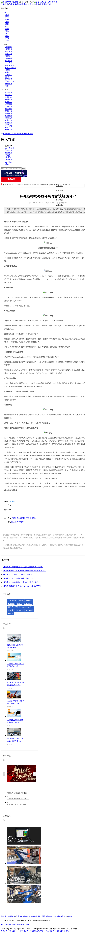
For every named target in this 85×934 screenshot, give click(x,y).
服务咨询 (11, 924)
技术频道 (28, 184)
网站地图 (41, 916)
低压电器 (8, 84)
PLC (7, 77)
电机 (7, 72)
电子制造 (8, 109)
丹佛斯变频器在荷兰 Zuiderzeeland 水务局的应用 (22, 586)
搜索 (23, 168)
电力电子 (8, 61)
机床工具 (8, 127)
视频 (33, 4)
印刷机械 (8, 120)
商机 (22, 4)
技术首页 (11, 179)
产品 (10, 4)
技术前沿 (59, 205)
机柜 (7, 86)
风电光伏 (8, 125)
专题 (30, 4)
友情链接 (48, 916)
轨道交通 (8, 102)
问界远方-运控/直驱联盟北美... (17, 793)
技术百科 (36, 184)
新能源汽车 (28, 604)
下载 (49, 4)
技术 (26, 4)
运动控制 (8, 47)
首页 (2, 4)
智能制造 (11, 604)
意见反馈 (63, 916)
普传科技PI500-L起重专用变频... (23, 518)
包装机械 (8, 106)
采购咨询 (18, 924)
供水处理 (8, 95)
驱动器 (10, 613)
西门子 (10, 607)
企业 (14, 4)
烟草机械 (8, 97)
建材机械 (8, 99)
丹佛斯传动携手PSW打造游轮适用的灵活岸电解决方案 (24, 571)
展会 (37, 4)
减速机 (8, 164)
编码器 (8, 56)
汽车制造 (8, 104)
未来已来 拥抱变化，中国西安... (18, 799)
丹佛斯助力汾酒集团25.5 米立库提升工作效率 (21, 582)
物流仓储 (8, 113)
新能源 (19, 604)
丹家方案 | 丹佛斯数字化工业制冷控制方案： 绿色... (23, 567)
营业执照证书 (23, 931)
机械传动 (8, 54)
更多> (5, 628)
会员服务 (11, 916)
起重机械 (8, 123)
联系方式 (19, 916)
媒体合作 (25, 924)
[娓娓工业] (42, 173)
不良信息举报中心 (37, 931)
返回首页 (15, 2)
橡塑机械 (8, 118)
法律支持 (56, 916)
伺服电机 (8, 153)
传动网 (3, 12)
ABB (24, 607)
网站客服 (4, 924)
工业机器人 (9, 81)
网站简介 (4, 916)
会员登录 (46, 2)
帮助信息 (26, 916)
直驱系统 (8, 58)
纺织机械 (8, 92)
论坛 (45, 4)
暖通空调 (8, 130)
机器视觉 (8, 51)
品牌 (18, 4)
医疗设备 (8, 116)
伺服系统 (8, 49)
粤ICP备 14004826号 (8, 931)
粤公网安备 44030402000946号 (57, 931)
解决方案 (59, 190)
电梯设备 (8, 111)
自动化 (20, 600)
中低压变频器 (10, 68)
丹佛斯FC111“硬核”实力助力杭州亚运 (17, 574)
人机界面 (8, 75)
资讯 (6, 4)
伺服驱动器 (29, 610)
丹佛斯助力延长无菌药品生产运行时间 (18, 578)
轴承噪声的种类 (17, 522)
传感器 (8, 70)
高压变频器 (9, 65)
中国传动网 (19, 184)
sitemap (70, 916)
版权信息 (34, 916)
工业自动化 (9, 148)
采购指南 (59, 200)
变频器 (8, 155)
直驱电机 (8, 160)
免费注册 (53, 2)
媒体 (41, 4)
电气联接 (8, 79)
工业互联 (8, 63)
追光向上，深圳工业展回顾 (16, 804)
